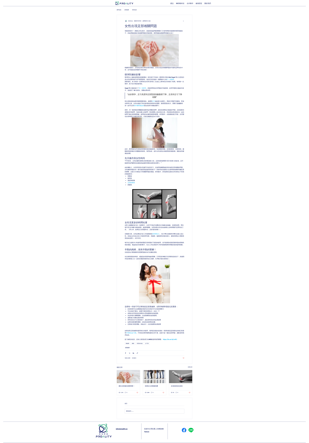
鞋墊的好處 (140, 343)
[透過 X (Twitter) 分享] (129, 353)
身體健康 (126, 9)
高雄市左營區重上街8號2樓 (154, 429)
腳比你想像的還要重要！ (127, 386)
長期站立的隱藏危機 (151, 386)
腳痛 (133, 343)
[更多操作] (183, 21)
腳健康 (127, 343)
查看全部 (190, 367)
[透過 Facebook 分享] (125, 353)
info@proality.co (121, 429)
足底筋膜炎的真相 (177, 386)
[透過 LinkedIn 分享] (133, 353)
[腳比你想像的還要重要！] (128, 376)
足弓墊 (147, 343)
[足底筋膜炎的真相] (180, 376)
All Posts (119, 9)
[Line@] (191, 430)
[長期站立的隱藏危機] (154, 376)
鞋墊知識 (134, 9)
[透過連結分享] (137, 353)
